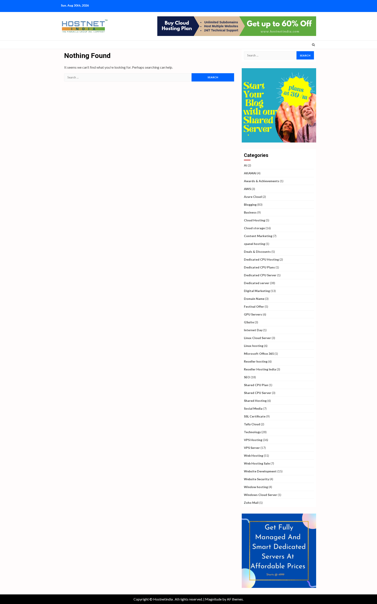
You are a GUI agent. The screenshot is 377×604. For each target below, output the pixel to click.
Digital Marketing (257, 291)
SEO (247, 377)
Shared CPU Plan (256, 385)
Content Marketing (258, 236)
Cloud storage (254, 228)
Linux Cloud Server (257, 338)
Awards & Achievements (261, 181)
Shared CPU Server (257, 393)
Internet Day (253, 330)
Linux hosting (253, 346)
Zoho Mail (251, 502)
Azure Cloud (253, 197)
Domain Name (254, 298)
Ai (245, 165)
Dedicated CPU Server (260, 275)
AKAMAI (250, 173)
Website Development (260, 471)
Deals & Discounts (257, 251)
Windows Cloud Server (260, 495)
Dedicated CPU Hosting (261, 259)
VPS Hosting (253, 440)
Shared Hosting (255, 400)
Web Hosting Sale (257, 463)
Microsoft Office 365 (259, 353)
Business (250, 212)
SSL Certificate (255, 416)
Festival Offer (254, 306)
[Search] (313, 45)
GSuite (249, 322)
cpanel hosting (254, 244)
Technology (252, 432)
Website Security (256, 479)
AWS (247, 189)
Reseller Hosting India (260, 369)
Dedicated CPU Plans (259, 267)
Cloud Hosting (254, 220)
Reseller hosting (255, 361)
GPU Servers (253, 314)
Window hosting (256, 487)
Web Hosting (253, 455)
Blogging (250, 204)
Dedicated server (256, 283)
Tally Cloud (252, 424)
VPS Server (252, 448)
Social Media (253, 408)
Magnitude (213, 599)
